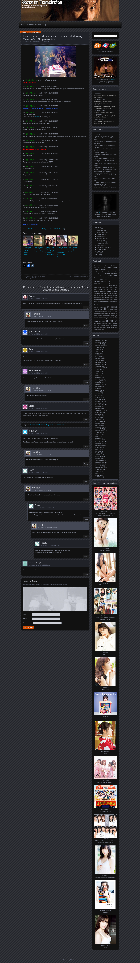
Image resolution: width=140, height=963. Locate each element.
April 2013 (98, 477)
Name (25, 614)
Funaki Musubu (110, 269)
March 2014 (98, 456)
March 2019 (98, 357)
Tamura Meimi (105, 317)
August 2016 (98, 412)
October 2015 (99, 429)
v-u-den (99, 251)
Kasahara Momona (112, 281)
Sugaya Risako (101, 313)
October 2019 (99, 344)
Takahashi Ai (114, 315)
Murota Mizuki (113, 295)
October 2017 (99, 386)
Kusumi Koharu (106, 287)
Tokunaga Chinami (105, 319)
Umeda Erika (105, 323)
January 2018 (99, 381)
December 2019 (99, 340)
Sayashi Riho (104, 309)
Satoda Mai (96, 309)
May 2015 (98, 436)
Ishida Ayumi (112, 276)
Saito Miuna (96, 307)
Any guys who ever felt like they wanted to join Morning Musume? (27, 250)
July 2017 (98, 392)
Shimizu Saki (104, 311)
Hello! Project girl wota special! (77, 276)
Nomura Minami (113, 299)
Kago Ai (96, 279)
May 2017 (98, 395)
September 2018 (100, 368)
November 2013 (99, 464)
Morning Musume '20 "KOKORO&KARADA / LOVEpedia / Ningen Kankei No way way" (105, 513)
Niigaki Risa (106, 299)
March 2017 (98, 399)
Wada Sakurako (101, 325)
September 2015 (100, 431)
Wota (98, 253)
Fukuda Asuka (102, 267)
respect (37, 117)
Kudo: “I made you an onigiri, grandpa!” (73, 249)
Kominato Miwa (97, 285)
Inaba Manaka (103, 275)
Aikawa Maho (103, 265)
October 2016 (99, 408)
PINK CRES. (100, 245)
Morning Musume (36, 41)
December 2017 (99, 382)
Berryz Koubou (101, 232)
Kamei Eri (103, 280)
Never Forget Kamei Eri (101, 152)
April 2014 (98, 455)
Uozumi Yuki (111, 323)
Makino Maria (103, 289)
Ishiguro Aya (97, 277)
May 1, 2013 (36, 32)
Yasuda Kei (109, 327)
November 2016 (99, 406)
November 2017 (99, 384)
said (100, 94)
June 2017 (98, 394)
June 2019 (98, 351)
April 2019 (98, 355)
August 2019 (98, 347)
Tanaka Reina (113, 317)
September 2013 (100, 467)
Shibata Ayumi (113, 309)
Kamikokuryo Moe (112, 279)
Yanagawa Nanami (101, 327)
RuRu (116, 305)
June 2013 (98, 473)
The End (97, 134)
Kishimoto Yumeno (112, 283)
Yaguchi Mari (109, 325)
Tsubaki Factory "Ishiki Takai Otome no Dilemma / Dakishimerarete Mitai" (105, 617)
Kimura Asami (104, 283)
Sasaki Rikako (103, 307)
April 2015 (98, 438)
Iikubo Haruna (106, 273)
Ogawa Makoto (100, 303)
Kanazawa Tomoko (100, 281)
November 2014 (99, 443)
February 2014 (99, 458)
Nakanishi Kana (105, 297)
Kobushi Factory (101, 238)
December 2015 (99, 427)
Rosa (31, 470)
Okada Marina (107, 303)
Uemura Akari (97, 323)
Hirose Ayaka (112, 271)
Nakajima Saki (97, 297)
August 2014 (98, 447)
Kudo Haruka (113, 285)
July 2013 (98, 471)
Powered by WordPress (70, 960)
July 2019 (98, 349)
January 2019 (99, 360)
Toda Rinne (96, 319)
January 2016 (99, 425)
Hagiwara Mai (105, 271)
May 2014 (98, 453)
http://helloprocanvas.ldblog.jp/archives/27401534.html (46, 229)
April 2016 (98, 419)
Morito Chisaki (106, 295)
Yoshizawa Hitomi (100, 329)
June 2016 (98, 416)
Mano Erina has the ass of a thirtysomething (38, 249)
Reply (86, 308)
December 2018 (99, 362)
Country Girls (100, 234)
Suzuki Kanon (114, 313)
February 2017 (99, 401)
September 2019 (100, 346)
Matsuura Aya (98, 291)
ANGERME (100, 231)
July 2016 (98, 414)
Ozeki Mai (112, 305)
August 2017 (98, 390)
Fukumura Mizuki (100, 270)
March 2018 (98, 379)
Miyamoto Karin (98, 293)
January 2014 (99, 460)
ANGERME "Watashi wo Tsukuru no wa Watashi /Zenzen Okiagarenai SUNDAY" (105, 840)
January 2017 (99, 403)
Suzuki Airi (107, 313)
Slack (32, 405)
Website (25, 623)
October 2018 (99, 366)
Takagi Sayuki (106, 315)
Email (25, 618)
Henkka (29, 32)
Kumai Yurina (97, 287)
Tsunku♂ (111, 321)
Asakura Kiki (110, 265)
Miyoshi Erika (100, 295)
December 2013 (99, 462)
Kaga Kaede (114, 277)
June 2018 (98, 373)
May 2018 (98, 375)
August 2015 (98, 432)
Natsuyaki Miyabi (98, 299)
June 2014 (98, 451)
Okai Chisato (97, 305)
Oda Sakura (103, 301)
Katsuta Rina (97, 283)
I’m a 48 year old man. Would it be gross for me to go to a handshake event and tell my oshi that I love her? (105, 169)
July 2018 (98, 371)
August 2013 (98, 469)
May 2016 (98, 418)
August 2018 (98, 370)
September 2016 (100, 410)
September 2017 (100, 388)
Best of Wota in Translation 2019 (104, 136)
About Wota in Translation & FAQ (33, 25)
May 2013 (98, 475)
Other (96, 255)
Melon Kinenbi (101, 242)
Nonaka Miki (97, 301)
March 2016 (98, 421)
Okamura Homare (105, 305)
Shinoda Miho (111, 311)
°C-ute (99, 229)
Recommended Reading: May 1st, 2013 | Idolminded (47, 425)
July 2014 (98, 449)
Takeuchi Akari (98, 317)
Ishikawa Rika (103, 277)
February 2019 (99, 358)
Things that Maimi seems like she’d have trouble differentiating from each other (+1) (62, 251)
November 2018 (99, 364)
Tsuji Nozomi (102, 321)
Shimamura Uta (97, 311)
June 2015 (98, 434)
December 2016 (99, 405)
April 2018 (98, 377)
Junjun (109, 277)
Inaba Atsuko (97, 275)
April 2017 (98, 397)
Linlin (111, 287)
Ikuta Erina (114, 273)
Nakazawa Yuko (113, 297)
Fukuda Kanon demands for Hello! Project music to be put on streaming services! (104, 160)
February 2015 (99, 440)
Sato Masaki (112, 307)
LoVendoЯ (100, 240)
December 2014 (99, 442)
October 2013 (99, 466)
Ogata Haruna (110, 301)
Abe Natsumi (97, 265)
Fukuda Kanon (112, 267)
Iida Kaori (100, 273)
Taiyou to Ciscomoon (103, 247)
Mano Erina (113, 289)
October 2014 (99, 445)
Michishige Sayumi (109, 291)
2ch (30, 41)
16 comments (45, 41)
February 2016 (99, 423)
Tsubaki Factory (101, 249)
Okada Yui (114, 303)
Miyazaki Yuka (108, 293)
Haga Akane (99, 271)
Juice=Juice (100, 236)
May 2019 (98, 353)
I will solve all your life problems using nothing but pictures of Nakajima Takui (51, 250)
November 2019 (99, 342)
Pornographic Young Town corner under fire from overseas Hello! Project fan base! (105, 174)
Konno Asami (105, 285)
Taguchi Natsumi (98, 315)
